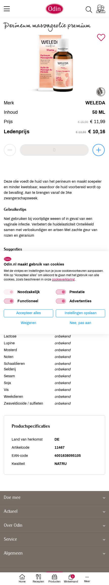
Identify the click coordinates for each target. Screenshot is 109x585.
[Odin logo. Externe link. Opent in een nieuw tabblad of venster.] (7, 259)
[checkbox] (9, 292)
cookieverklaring (63, 279)
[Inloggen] (100, 9)
